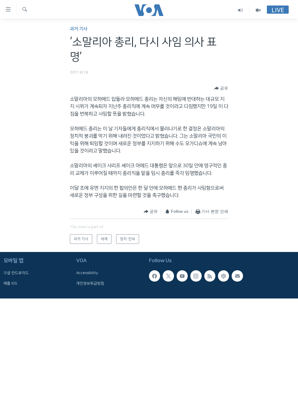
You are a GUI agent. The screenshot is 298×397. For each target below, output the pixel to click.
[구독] (237, 276)
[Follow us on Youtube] (182, 276)
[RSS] (209, 276)
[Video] (258, 10)
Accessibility (87, 273)
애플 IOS (10, 283)
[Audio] (240, 10)
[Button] (221, 88)
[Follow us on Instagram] (195, 276)
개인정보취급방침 (90, 283)
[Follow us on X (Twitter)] (168, 276)
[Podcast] (223, 276)
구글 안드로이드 (16, 273)
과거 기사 (78, 28)
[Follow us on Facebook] (154, 276)
